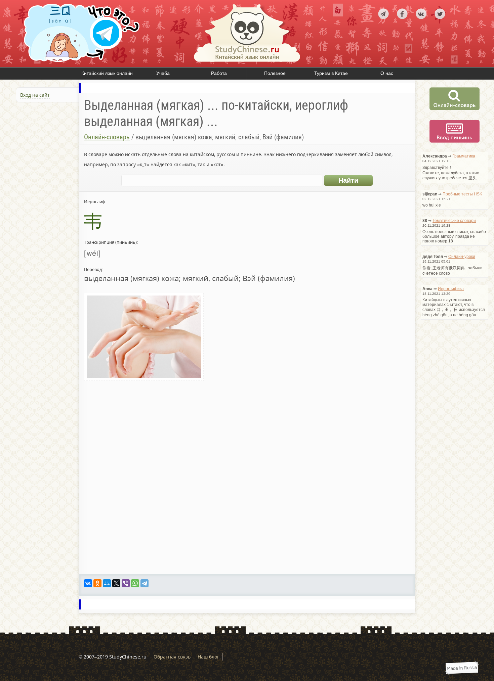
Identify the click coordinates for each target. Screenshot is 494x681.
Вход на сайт (35, 95)
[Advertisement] (40, 177)
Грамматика (463, 156)
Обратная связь (172, 656)
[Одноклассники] (97, 583)
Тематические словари (454, 220)
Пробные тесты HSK (462, 194)
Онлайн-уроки (461, 256)
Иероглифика (451, 288)
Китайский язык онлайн (107, 73)
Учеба (163, 73)
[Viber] (126, 583)
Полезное (275, 73)
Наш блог (208, 656)
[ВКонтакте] (88, 583)
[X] (116, 583)
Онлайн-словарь (107, 137)
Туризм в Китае (331, 73)
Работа (219, 73)
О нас (386, 73)
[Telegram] (144, 583)
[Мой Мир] (107, 583)
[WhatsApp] (135, 583)
